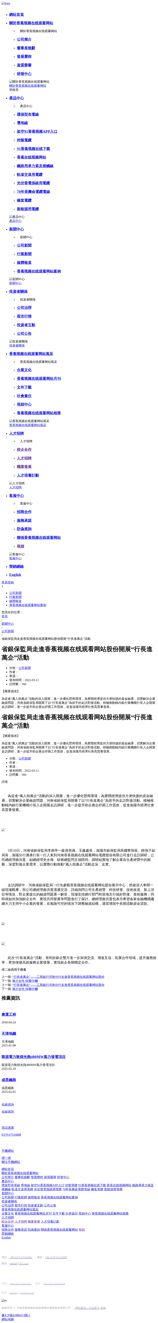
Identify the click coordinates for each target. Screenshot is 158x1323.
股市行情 (24, 316)
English (15, 575)
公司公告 (24, 334)
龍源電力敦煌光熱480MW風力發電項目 (34, 1057)
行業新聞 (24, 254)
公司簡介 (24, 39)
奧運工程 (9, 1014)
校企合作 (24, 449)
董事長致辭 (26, 48)
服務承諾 (24, 520)
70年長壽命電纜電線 (33, 192)
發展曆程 (24, 56)
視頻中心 (24, 404)
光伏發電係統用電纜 (33, 183)
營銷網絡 (16, 566)
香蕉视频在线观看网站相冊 (39, 413)
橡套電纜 (24, 200)
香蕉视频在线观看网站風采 (31, 354)
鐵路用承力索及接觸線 (35, 166)
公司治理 (24, 308)
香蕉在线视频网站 (31, 157)
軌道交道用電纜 (30, 174)
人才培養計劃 (28, 475)
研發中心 (24, 74)
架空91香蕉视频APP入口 (37, 131)
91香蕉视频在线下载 (33, 149)
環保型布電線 (28, 114)
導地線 (22, 123)
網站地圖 (8, 1319)
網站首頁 (16, 14)
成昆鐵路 (9, 1080)
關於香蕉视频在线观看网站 (31, 23)
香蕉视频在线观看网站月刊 (39, 379)
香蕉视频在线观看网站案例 (39, 271)
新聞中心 (16, 229)
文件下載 (24, 387)
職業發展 (24, 467)
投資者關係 (18, 291)
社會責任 (24, 396)
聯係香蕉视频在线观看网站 (39, 538)
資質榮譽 (24, 65)
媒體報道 (24, 263)
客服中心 (16, 496)
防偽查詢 (24, 529)
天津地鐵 (9, 1033)
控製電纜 (24, 140)
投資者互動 (26, 325)
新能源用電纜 (28, 209)
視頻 (20, 546)
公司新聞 (24, 245)
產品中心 (16, 98)
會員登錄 (8, 582)
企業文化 (24, 370)
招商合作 (24, 512)
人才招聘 (16, 433)
